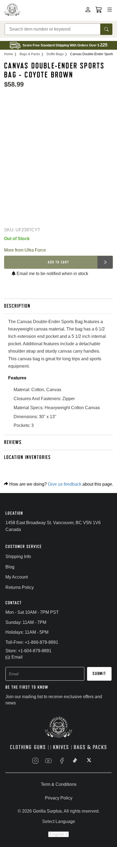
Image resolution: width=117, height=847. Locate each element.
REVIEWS (13, 442)
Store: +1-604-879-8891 (28, 650)
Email (17, 657)
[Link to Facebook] (62, 760)
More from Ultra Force (25, 250)
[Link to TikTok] (75, 760)
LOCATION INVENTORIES (27, 457)
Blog (9, 567)
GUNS (40, 747)
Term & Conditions (58, 784)
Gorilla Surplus (47, 811)
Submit (99, 673)
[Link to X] (88, 760)
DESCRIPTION (17, 306)
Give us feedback (64, 484)
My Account (16, 577)
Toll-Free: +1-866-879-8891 (31, 642)
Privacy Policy (58, 798)
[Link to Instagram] (35, 760)
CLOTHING (21, 747)
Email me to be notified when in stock (52, 273)
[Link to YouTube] (48, 760)
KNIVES (61, 747)
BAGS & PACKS (90, 747)
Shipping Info (18, 556)
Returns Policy (19, 587)
